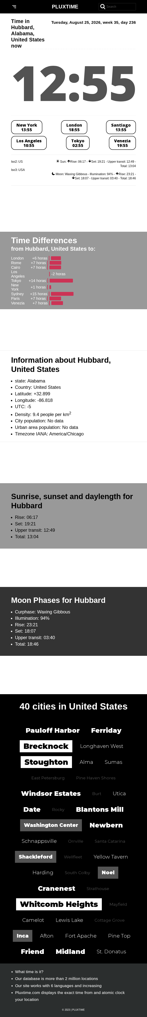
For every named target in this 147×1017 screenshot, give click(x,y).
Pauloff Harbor (53, 730)
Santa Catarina (110, 841)
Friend (32, 951)
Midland (70, 951)
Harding (42, 872)
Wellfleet (73, 856)
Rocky (58, 809)
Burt (96, 793)
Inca (23, 936)
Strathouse (98, 888)
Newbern (106, 825)
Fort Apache (80, 936)
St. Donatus (111, 951)
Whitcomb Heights (59, 904)
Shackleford (35, 857)
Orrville (75, 841)
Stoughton (46, 762)
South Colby (77, 872)
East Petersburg (48, 777)
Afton (47, 936)
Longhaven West (101, 746)
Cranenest (56, 888)
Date (32, 809)
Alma (86, 762)
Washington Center (51, 825)
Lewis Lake (69, 920)
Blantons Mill (100, 809)
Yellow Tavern (111, 857)
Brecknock (46, 746)
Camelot (33, 920)
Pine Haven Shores (96, 777)
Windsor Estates (51, 793)
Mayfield (118, 904)
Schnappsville (39, 841)
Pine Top (119, 936)
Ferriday (106, 730)
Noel (108, 872)
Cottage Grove (110, 920)
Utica (119, 793)
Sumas (113, 762)
